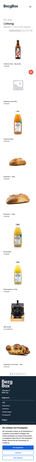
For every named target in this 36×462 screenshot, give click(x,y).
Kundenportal (6, 415)
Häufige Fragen (6, 412)
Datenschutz (6, 405)
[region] (18, 443)
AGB (3, 402)
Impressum (5, 408)
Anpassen (18, 452)
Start (5, 20)
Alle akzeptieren (18, 447)
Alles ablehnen (18, 458)
